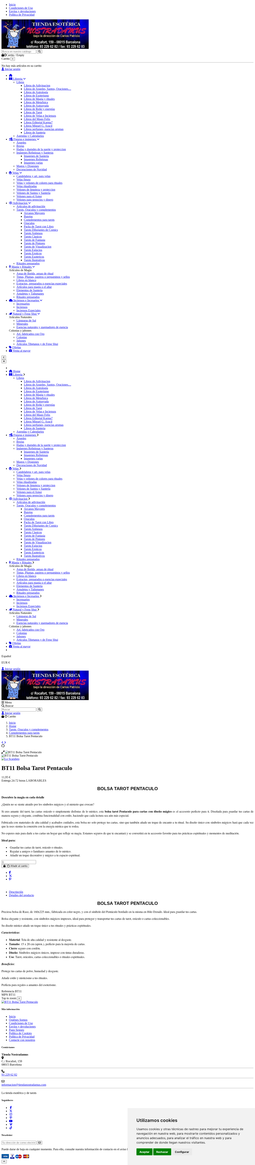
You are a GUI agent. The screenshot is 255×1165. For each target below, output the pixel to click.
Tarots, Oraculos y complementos (36, 209)
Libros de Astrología (36, 92)
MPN (4, 994)
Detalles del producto (21, 895)
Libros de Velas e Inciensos (40, 115)
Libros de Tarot (33, 112)
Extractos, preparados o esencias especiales (41, 283)
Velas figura (23, 179)
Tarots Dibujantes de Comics (41, 229)
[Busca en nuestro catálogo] (39, 52)
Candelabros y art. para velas (33, 176)
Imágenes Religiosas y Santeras (34, 152)
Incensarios (23, 303)
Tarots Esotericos (34, 256)
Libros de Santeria (34, 132)
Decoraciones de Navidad (31, 169)
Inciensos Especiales (28, 310)
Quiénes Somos (18, 1019)
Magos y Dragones (27, 166)
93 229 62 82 (9, 1074)
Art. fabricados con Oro (30, 333)
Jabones (21, 340)
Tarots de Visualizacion (37, 246)
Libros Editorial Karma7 (38, 122)
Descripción (16, 891)
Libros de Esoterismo (36, 95)
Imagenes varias (33, 162)
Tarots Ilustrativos (34, 260)
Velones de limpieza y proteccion (35, 189)
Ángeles (21, 142)
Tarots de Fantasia (34, 240)
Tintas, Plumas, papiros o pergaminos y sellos (43, 276)
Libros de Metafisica (36, 102)
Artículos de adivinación (30, 206)
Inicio (12, 4)
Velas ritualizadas (26, 186)
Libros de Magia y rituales (39, 99)
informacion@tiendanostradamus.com (23, 1084)
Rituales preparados (28, 263)
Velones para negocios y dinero (34, 199)
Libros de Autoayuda (36, 105)
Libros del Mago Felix (37, 119)
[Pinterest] (10, 879)
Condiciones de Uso (21, 8)
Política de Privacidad (22, 14)
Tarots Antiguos (33, 233)
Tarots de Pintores (34, 243)
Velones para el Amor (29, 196)
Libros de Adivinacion (37, 85)
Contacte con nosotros (22, 1040)
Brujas (20, 146)
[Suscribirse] (39, 1143)
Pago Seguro (16, 1029)
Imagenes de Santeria (36, 156)
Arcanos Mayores (34, 213)
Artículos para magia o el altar (34, 286)
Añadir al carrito (18, 866)
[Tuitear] (10, 875)
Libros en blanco (26, 280)
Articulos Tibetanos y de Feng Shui (37, 344)
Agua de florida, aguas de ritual (34, 273)
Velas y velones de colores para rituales (39, 182)
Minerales (22, 323)
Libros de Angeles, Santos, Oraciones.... (47, 88)
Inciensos (21, 307)
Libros (20, 82)
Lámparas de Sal (26, 320)
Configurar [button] (182, 1151)
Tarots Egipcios (33, 250)
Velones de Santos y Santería (33, 193)
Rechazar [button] (162, 1151)
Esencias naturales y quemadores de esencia (42, 327)
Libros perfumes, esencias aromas (43, 129)
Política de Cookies (20, 1033)
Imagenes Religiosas (36, 159)
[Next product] (5, 742)
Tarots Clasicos (33, 236)
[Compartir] (10, 872)
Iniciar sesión (12, 668)
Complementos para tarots (39, 219)
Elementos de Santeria (29, 290)
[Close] (3, 361)
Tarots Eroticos (33, 253)
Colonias (21, 337)
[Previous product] (2, 742)
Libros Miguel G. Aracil (38, 125)
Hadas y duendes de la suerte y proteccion (41, 149)
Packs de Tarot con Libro (39, 226)
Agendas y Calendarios (30, 135)
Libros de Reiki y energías (39, 109)
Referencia (8, 991)
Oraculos (29, 223)
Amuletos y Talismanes (30, 293)
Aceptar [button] (144, 1151)
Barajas (28, 216)
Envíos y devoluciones (22, 11)
